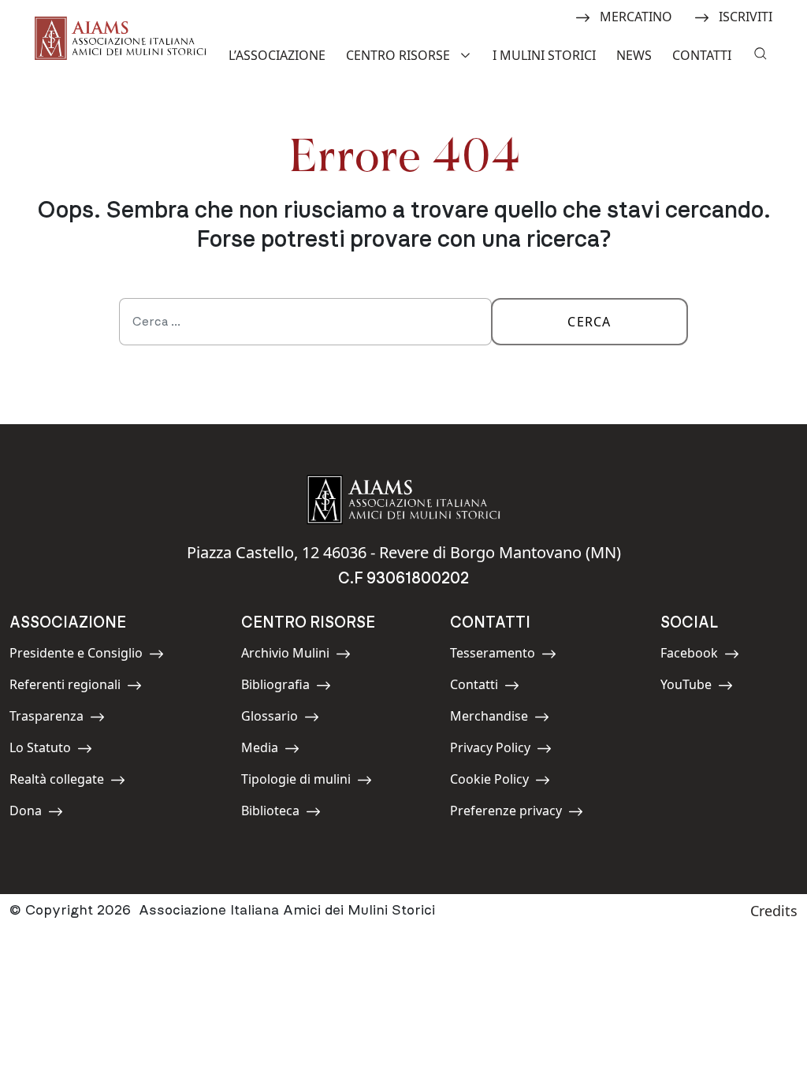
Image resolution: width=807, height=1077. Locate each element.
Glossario (276, 718)
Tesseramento (492, 655)
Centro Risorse (398, 55)
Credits (774, 910)
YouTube (695, 687)
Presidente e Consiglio (76, 655)
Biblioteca (276, 813)
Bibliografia (276, 687)
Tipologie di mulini (296, 781)
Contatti (701, 55)
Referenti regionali (65, 687)
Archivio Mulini (285, 655)
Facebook (695, 655)
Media (276, 750)
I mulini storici (544, 55)
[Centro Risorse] (467, 54)
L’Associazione (277, 55)
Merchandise (489, 718)
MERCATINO (635, 15)
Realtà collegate (56, 781)
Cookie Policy (489, 781)
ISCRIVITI (745, 15)
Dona (44, 813)
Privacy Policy (490, 750)
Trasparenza (46, 718)
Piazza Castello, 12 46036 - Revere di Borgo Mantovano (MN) (404, 552)
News (634, 55)
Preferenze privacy (506, 813)
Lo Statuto (44, 750)
